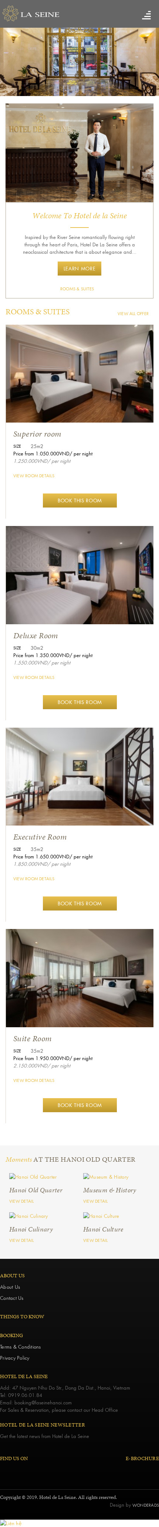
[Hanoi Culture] (42, 1177)
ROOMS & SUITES (77, 288)
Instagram (16, 1470)
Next (146, 63)
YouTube (28, 1470)
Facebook (4, 1470)
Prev (13, 63)
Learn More (80, 268)
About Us (10, 1287)
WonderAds (145, 1505)
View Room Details (33, 475)
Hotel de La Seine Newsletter (42, 1425)
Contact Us (12, 1298)
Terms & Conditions (20, 1346)
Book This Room (80, 500)
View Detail (21, 1201)
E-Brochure (142, 1458)
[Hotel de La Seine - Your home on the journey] (79, 13)
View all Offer (133, 313)
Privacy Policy (15, 1358)
